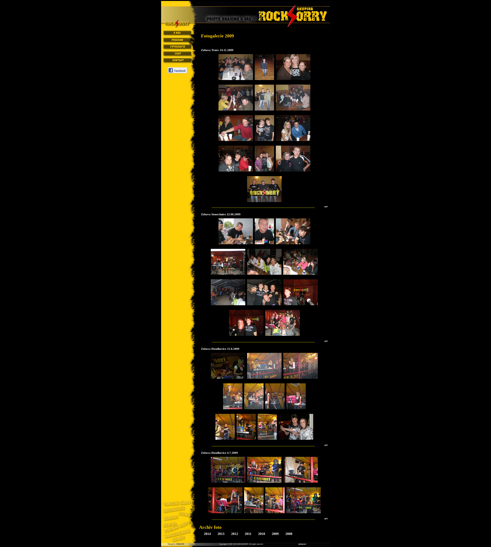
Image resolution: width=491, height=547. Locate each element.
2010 (262, 534)
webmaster (302, 544)
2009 (276, 534)
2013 (221, 534)
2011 (248, 534)
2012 (235, 534)
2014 (208, 534)
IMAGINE (180, 544)
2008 (288, 534)
